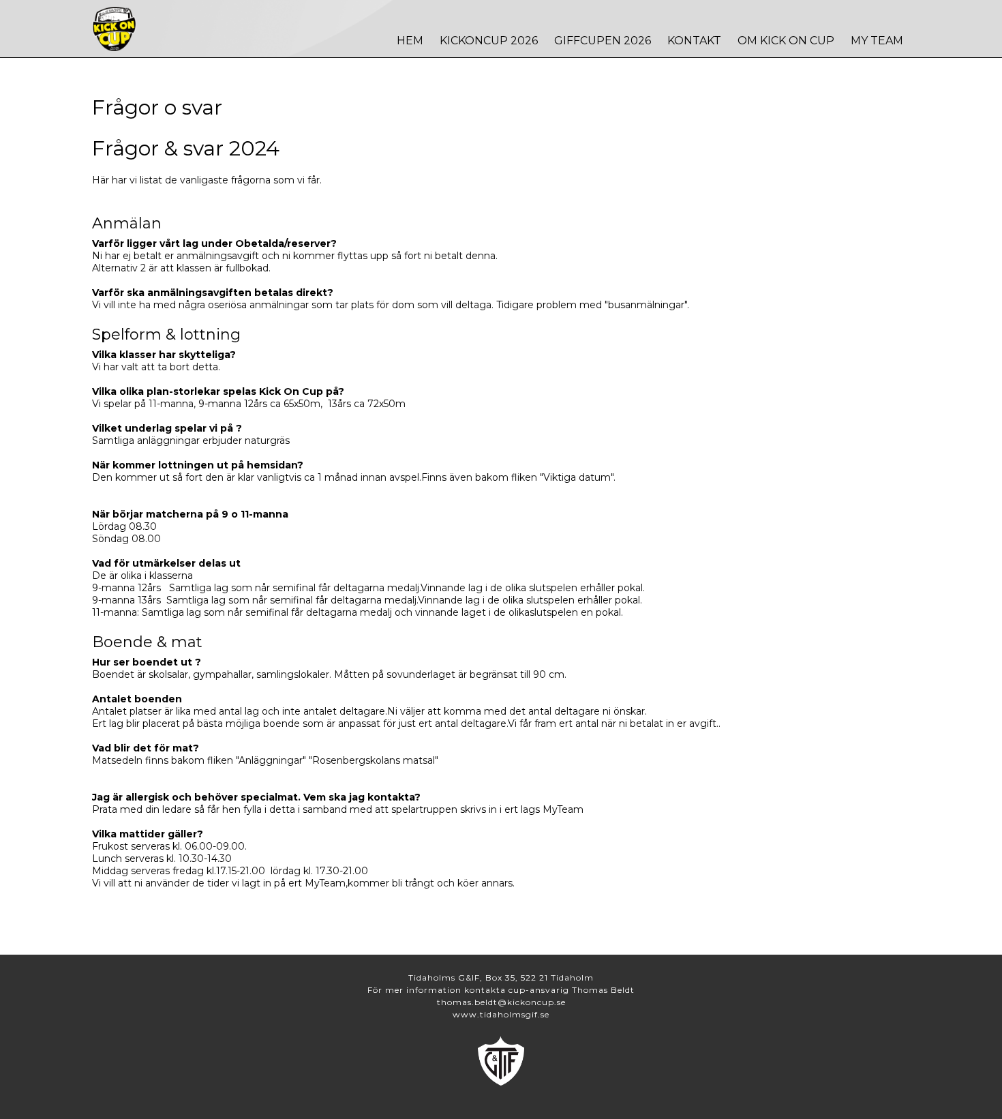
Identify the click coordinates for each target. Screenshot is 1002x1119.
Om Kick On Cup (786, 40)
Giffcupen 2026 (602, 40)
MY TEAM (877, 40)
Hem (410, 40)
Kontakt (694, 40)
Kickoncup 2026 (489, 40)
